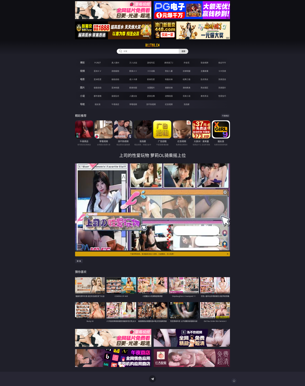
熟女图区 (204, 87)
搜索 (183, 51)
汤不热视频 (151, 104)
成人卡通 (133, 79)
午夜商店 (115, 104)
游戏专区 (151, 62)
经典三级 (186, 79)
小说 (82, 96)
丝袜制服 (186, 71)
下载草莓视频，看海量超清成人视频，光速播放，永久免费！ (152, 254)
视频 (82, 71)
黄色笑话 (204, 96)
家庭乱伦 (115, 96)
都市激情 (97, 96)
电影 (82, 79)
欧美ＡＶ (133, 71)
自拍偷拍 (115, 71)
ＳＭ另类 (222, 71)
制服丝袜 (169, 79)
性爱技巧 (222, 96)
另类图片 (222, 87)
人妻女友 (133, 96)
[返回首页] (234, 381)
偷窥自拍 (97, 87)
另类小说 (186, 96)
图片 (82, 87)
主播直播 (204, 71)
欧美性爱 (151, 79)
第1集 (79, 261)
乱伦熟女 (204, 79)
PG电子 (97, 62)
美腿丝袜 (169, 87)
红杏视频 (169, 104)
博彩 (82, 62)
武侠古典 (151, 96)
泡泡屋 (186, 104)
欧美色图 (133, 87)
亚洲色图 (115, 87)
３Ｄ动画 (151, 71)
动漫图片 (151, 87)
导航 (82, 104)
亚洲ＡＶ (97, 71)
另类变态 (222, 79)
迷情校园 (169, 96)
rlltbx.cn (152, 45)
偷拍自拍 (115, 79)
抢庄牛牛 (222, 62)
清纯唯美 (186, 87)
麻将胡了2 (168, 62)
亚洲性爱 (97, 79)
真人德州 (115, 62)
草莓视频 (133, 104)
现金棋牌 (204, 62)
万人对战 (133, 62)
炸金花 (186, 62)
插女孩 (97, 104)
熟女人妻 (169, 71)
